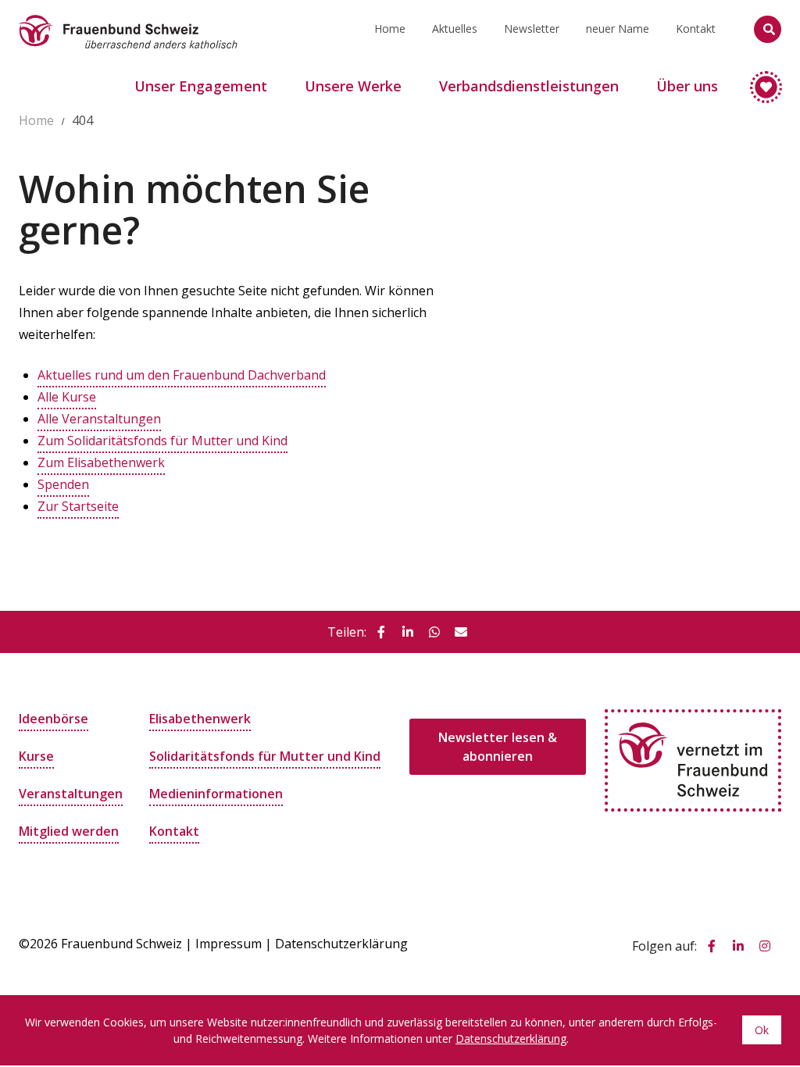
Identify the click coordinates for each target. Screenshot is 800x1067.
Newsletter (531, 28)
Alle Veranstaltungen (99, 418)
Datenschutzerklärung (341, 943)
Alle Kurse (67, 396)
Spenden (63, 484)
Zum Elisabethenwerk (101, 462)
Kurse (36, 756)
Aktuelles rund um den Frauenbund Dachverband (182, 375)
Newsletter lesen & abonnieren (497, 747)
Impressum (228, 943)
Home (389, 28)
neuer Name (617, 28)
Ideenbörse (53, 718)
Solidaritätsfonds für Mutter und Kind (264, 756)
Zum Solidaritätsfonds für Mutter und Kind (163, 440)
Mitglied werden (69, 831)
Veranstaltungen (71, 793)
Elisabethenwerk (200, 718)
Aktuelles (454, 28)
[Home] (128, 19)
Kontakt (696, 28)
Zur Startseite (78, 506)
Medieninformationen (216, 793)
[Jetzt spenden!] (759, 80)
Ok (762, 1029)
